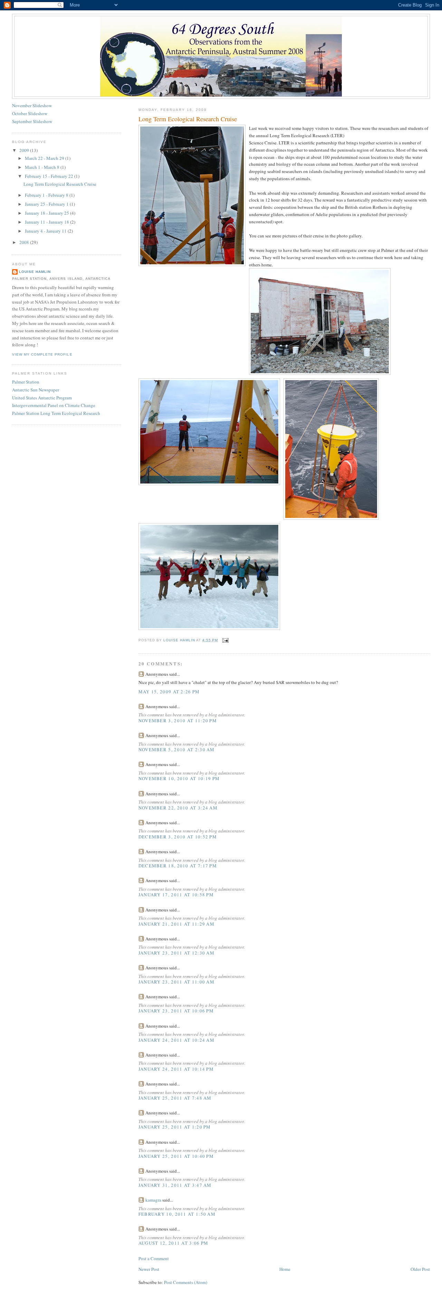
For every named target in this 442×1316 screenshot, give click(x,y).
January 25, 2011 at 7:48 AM (175, 1098)
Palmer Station (25, 382)
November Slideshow (32, 105)
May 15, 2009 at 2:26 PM (169, 691)
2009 (24, 150)
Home (284, 1269)
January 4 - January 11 (46, 231)
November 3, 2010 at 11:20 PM (177, 720)
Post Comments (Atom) (185, 1282)
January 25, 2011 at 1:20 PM (174, 1127)
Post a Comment (153, 1258)
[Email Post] (225, 640)
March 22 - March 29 (45, 158)
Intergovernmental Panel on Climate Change (53, 405)
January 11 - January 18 (47, 222)
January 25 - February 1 (47, 204)
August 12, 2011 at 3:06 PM (173, 1243)
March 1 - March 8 (42, 167)
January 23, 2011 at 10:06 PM (176, 1011)
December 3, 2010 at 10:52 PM (177, 837)
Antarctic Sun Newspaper (35, 390)
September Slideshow (32, 121)
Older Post (420, 1269)
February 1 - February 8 (47, 195)
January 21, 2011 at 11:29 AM (176, 924)
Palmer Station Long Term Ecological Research (56, 413)
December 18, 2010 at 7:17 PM (177, 866)
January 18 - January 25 (47, 213)
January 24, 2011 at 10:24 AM (176, 1040)
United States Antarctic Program (42, 398)
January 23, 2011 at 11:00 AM (176, 982)
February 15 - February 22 (49, 176)
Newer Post (148, 1269)
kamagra (153, 1200)
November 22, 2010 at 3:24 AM (178, 808)
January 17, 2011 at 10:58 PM (176, 894)
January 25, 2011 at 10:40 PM (176, 1156)
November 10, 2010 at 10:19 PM (179, 778)
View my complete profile (42, 354)
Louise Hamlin (35, 272)
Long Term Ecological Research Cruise (59, 184)
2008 (24, 242)
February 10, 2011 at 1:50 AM (176, 1214)
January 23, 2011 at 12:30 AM (176, 953)
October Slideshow (29, 113)
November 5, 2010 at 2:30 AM (176, 749)
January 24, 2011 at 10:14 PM (176, 1069)
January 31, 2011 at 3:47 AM (175, 1185)
